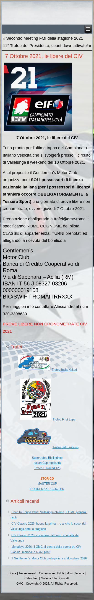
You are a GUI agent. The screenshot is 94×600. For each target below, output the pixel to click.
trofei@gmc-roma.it (71, 219)
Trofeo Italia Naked (64, 369)
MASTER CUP (47, 483)
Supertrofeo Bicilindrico (47, 457)
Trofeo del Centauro (65, 447)
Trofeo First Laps (64, 419)
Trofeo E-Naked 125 (47, 468)
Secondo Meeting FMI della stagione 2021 (44, 38)
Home (12, 573)
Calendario (31, 578)
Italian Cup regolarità (47, 463)
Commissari (47, 573)
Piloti (60, 573)
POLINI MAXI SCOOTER (47, 489)
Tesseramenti (28, 573)
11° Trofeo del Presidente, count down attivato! (45, 45)
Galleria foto (49, 578)
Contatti (64, 578)
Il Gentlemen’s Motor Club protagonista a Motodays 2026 (49, 558)
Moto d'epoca (75, 573)
